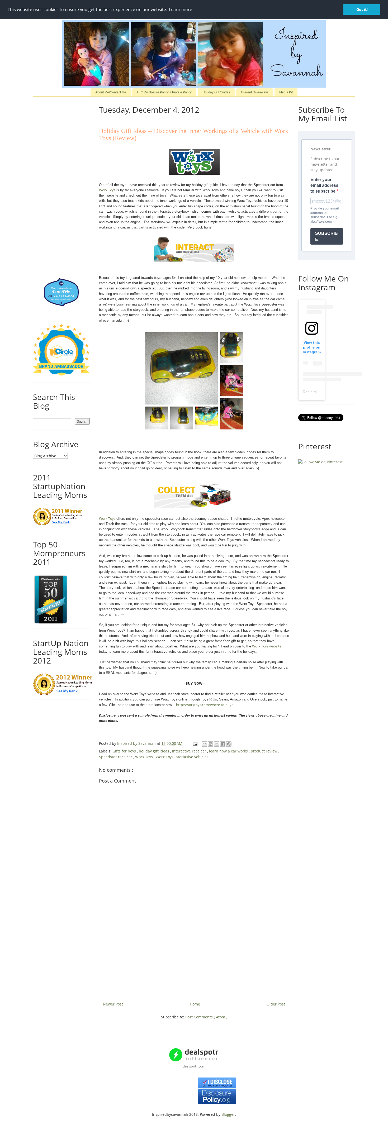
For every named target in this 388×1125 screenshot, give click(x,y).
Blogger (228, 1114)
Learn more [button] (180, 9)
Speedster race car (116, 756)
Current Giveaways (254, 92)
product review (264, 751)
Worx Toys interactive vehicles (182, 756)
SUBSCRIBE (326, 236)
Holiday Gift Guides (216, 92)
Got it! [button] (362, 9)
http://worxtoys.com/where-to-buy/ (204, 704)
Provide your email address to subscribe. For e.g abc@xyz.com (324, 215)
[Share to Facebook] (222, 744)
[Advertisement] (194, 949)
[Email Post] (194, 743)
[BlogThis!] (210, 744)
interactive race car (189, 751)
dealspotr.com (194, 1066)
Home (195, 1004)
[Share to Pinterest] (228, 744)
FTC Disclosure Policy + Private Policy (164, 92)
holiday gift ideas (154, 751)
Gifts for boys (124, 751)
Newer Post (113, 1004)
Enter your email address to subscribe (324, 185)
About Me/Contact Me (110, 92)
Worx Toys (107, 190)
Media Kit (286, 92)
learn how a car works (229, 751)
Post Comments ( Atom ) (206, 1016)
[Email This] (204, 744)
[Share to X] (216, 744)
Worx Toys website (266, 646)
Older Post (276, 1004)
